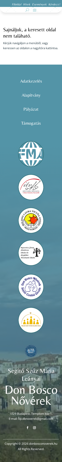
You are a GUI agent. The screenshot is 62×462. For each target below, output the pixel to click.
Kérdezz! (54, 4)
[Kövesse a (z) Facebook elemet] (27, 427)
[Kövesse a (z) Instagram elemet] (34, 427)
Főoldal (16, 4)
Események (40, 4)
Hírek (26, 4)
